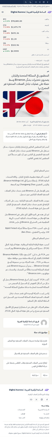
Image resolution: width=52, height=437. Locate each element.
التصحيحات (21, 409)
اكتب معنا (22, 417)
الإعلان (23, 414)
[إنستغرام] (43, 2)
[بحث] (26, 2)
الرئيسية (46, 60)
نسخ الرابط (35, 375)
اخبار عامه (39, 60)
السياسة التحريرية (43, 409)
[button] (26, 104)
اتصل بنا (46, 414)
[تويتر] (39, 2)
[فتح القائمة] (2, 12)
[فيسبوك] (47, 2)
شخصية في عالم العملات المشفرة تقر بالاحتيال (30, 353)
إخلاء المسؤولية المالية (9, 6)
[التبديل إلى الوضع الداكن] (30, 2)
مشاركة (45, 375)
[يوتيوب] (35, 2)
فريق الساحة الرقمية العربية (38, 122)
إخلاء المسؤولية (44, 417)
